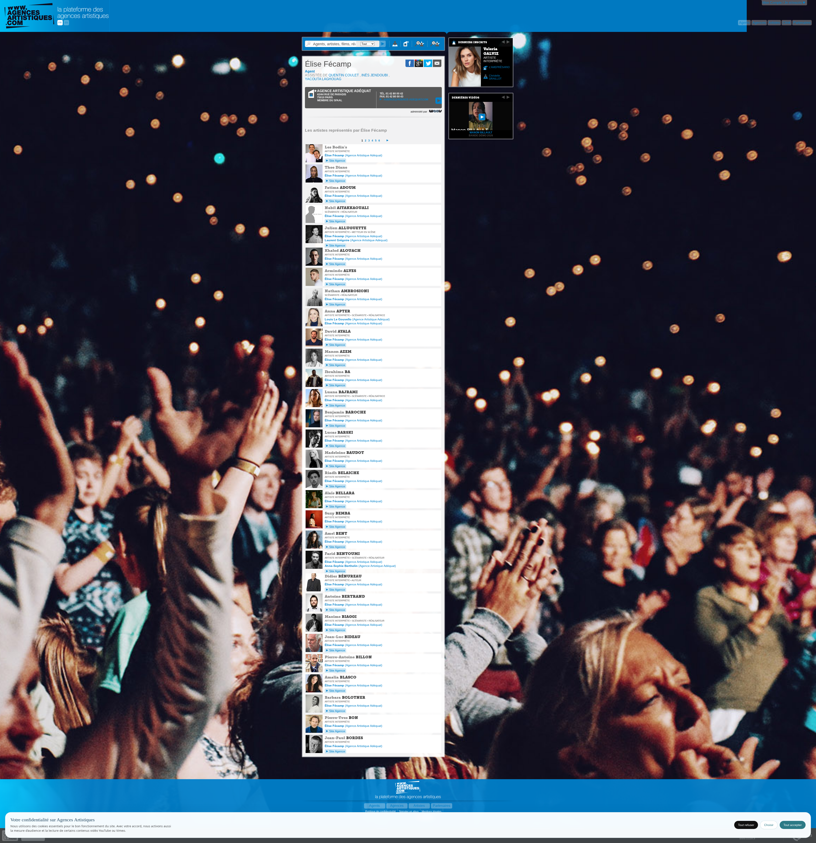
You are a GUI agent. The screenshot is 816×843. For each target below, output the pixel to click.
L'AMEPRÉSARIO (499, 67)
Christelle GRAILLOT (495, 77)
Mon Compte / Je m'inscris (782, 2)
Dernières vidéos (465, 97)
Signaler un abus (409, 811)
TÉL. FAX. (391, 95)
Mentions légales (432, 811)
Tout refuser (746, 825)
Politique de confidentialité (381, 811)
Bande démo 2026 (481, 135)
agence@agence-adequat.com (405, 99)
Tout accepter (792, 825)
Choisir (769, 825)
